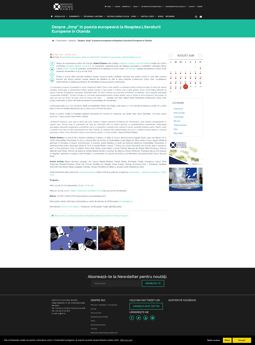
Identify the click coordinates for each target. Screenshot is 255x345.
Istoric (93, 321)
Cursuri (117, 6)
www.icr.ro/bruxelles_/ (71, 207)
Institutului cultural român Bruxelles (134, 63)
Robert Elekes (66, 57)
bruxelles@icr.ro (126, 201)
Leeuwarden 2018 (118, 57)
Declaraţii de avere (98, 325)
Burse (160, 16)
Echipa (93, 309)
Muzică (177, 121)
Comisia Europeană (87, 172)
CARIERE (199, 6)
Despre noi (126, 6)
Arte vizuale (179, 113)
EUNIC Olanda (69, 69)
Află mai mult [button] (126, 340)
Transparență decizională (175, 6)
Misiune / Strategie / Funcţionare (104, 305)
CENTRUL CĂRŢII (147, 16)
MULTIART (178, 133)
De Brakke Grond (133, 57)
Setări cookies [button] (213, 340)
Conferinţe (178, 117)
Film (176, 129)
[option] (73, 238)
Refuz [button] (227, 340)
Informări (170, 16)
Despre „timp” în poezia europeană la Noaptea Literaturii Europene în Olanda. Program (90, 216)
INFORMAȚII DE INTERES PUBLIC (151, 6)
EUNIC (133, 16)
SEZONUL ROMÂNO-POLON (118, 16)
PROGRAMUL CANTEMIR (93, 16)
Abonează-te (153, 283)
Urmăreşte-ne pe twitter (146, 306)
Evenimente (74, 16)
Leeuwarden (130, 69)
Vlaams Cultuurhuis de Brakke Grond (86, 191)
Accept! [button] (241, 340)
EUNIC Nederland (102, 57)
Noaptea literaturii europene (78, 66)
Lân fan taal (89, 185)
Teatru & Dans (180, 125)
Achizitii (94, 329)
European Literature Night (83, 57)
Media (135, 6)
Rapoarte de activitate (99, 317)
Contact (192, 6)
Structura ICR (96, 313)
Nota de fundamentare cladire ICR (104, 333)
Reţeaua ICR (60, 16)
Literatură (178, 109)
